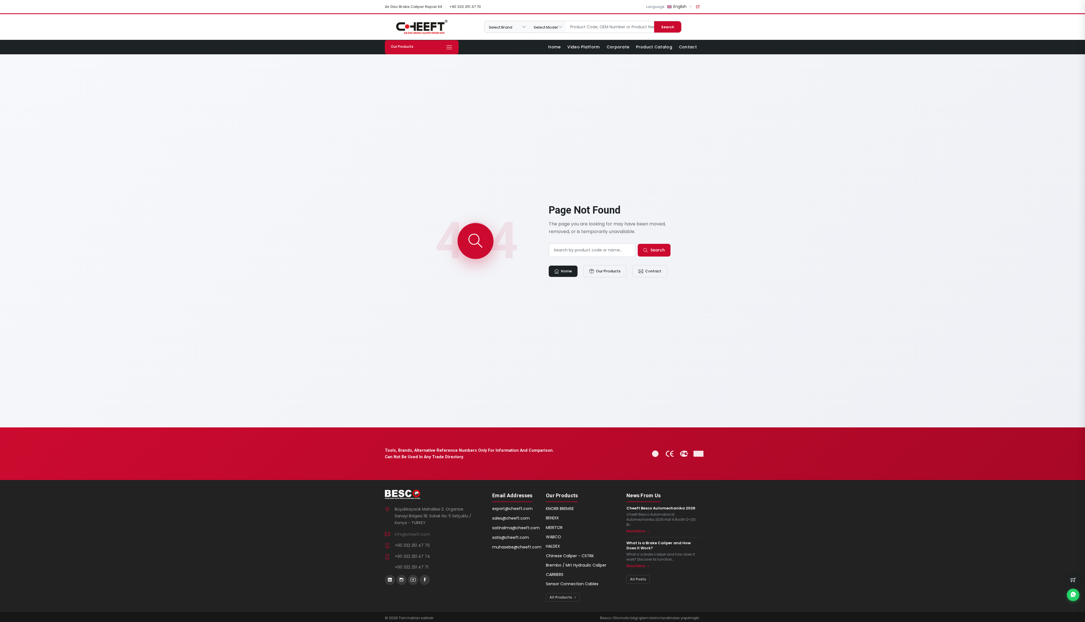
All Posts (638, 579)
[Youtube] (413, 580)
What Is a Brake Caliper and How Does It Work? (658, 546)
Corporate (618, 47)
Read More (636, 531)
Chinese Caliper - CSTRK (570, 556)
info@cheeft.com (412, 534)
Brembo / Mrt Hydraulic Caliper (576, 565)
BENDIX (552, 518)
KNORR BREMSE (560, 508)
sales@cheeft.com (511, 518)
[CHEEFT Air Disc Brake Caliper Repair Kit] (422, 26)
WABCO (553, 537)
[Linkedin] (390, 580)
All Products (561, 597)
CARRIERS (554, 574)
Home (554, 47)
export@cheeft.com (512, 508)
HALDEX (553, 546)
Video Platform (583, 47)
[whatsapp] (1073, 595)
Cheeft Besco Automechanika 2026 (660, 508)
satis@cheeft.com (510, 537)
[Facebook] (425, 580)
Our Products (607, 271)
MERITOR (554, 527)
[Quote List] (698, 7)
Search (667, 27)
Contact (688, 47)
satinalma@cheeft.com (516, 528)
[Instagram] (401, 580)
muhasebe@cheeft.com (516, 547)
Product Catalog (654, 47)
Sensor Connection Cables (572, 584)
